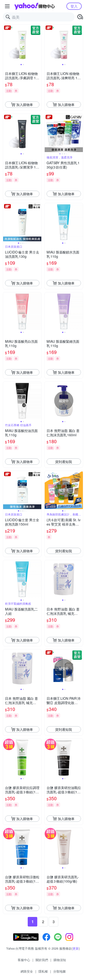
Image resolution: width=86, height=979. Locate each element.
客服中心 (24, 960)
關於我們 (42, 960)
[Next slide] (38, 44)
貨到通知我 (63, 461)
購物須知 (60, 960)
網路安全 (27, 971)
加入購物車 (24, 104)
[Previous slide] (6, 44)
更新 (76, 948)
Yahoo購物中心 (34, 6)
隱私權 (43, 971)
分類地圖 (59, 971)
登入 (74, 6)
